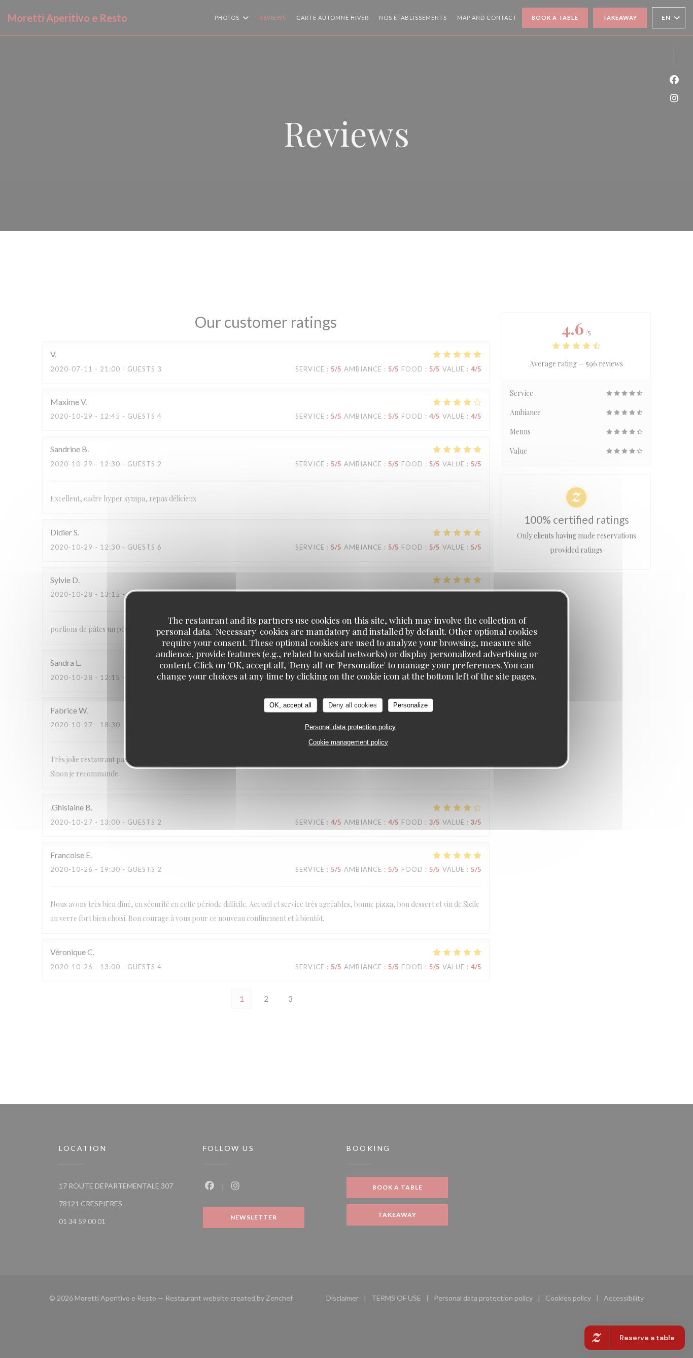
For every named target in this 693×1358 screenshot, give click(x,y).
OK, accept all (290, 705)
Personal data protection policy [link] (350, 726)
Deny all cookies (352, 705)
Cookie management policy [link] (348, 741)
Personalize (410, 705)
